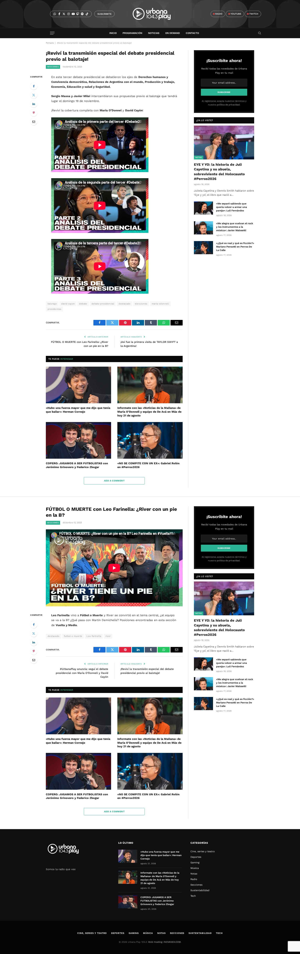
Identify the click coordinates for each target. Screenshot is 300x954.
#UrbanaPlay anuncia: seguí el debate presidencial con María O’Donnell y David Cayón (82, 672)
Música (194, 868)
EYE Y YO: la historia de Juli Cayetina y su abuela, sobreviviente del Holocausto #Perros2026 (219, 171)
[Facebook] (33, 86)
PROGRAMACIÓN (132, 33)
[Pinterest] (33, 112)
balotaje (52, 303)
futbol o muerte (73, 636)
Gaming (194, 862)
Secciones (53, 67)
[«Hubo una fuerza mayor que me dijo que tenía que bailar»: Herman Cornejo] (78, 385)
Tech (193, 895)
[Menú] (52, 33)
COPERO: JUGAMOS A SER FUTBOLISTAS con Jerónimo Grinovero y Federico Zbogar (77, 465)
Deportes (195, 857)
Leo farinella (93, 636)
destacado (125, 303)
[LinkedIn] (33, 103)
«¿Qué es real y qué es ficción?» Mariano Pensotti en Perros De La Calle (235, 246)
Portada (50, 43)
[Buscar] (259, 33)
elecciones (141, 303)
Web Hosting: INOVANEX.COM (164, 942)
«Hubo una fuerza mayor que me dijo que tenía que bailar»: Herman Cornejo (78, 409)
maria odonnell (160, 303)
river (108, 636)
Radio (193, 879)
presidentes (54, 309)
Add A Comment (114, 480)
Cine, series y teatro (202, 851)
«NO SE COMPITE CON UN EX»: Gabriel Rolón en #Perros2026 (148, 465)
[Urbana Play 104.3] (155, 14)
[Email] (33, 121)
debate (83, 303)
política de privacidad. (228, 104)
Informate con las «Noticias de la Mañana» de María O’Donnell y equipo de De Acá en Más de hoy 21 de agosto (149, 411)
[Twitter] (33, 95)
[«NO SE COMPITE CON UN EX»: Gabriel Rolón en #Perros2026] (150, 440)
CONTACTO (192, 33)
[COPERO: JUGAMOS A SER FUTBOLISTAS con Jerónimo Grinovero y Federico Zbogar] (78, 440)
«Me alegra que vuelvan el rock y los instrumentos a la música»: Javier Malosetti (234, 227)
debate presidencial (102, 303)
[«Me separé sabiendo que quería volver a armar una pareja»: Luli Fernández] (203, 208)
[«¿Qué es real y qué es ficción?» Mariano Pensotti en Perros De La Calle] (203, 247)
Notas (198, 157)
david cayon (68, 303)
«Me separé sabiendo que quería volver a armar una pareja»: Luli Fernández (231, 207)
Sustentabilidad (199, 890)
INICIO (113, 33)
